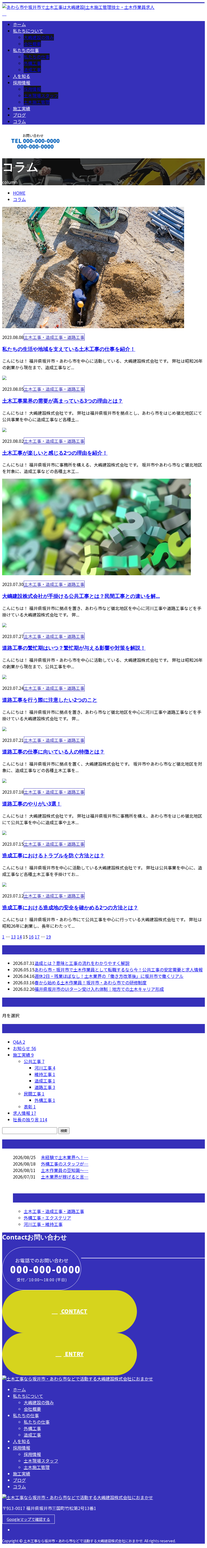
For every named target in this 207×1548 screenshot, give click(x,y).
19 (48, 936)
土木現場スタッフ (41, 95)
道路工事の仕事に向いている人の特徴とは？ (53, 751)
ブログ (19, 115)
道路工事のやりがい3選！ (31, 803)
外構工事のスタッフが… (64, 1163)
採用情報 (21, 82)
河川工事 (44, 1067)
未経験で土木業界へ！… (64, 1157)
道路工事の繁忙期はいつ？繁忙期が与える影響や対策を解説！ (74, 647)
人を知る (21, 76)
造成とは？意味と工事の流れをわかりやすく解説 (81, 963)
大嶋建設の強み (39, 37)
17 (37, 936)
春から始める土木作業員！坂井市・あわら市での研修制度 (90, 982)
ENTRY (74, 1354)
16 (31, 936)
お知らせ (24, 1048)
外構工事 (32, 63)
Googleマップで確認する (28, 1519)
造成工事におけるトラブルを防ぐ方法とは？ (53, 855)
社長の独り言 (30, 1119)
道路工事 (44, 1087)
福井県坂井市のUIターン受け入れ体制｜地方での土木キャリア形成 (99, 989)
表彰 (30, 1106)
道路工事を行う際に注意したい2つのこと (49, 699)
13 (13, 936)
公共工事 (34, 1061)
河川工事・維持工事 (43, 1224)
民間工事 (34, 1093)
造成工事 (32, 69)
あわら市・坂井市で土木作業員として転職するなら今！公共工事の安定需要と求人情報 (118, 969)
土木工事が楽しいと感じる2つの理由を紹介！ (55, 452)
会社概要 (32, 43)
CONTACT (21, 153)
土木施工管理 (37, 102)
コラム (19, 121)
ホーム (19, 24)
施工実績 (21, 108)
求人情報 (24, 1113)
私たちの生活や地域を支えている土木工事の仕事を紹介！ (68, 348)
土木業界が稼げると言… (64, 1176)
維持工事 (44, 1074)
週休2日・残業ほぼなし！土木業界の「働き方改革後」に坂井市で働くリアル (109, 976)
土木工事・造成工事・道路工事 (54, 337)
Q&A (19, 1042)
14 (19, 936)
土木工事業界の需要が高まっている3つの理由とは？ (62, 400)
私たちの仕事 (26, 50)
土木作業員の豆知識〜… (64, 1170)
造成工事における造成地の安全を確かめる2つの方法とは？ (70, 907)
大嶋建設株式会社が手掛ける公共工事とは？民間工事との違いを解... (81, 596)
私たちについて (28, 31)
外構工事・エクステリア (47, 1217)
